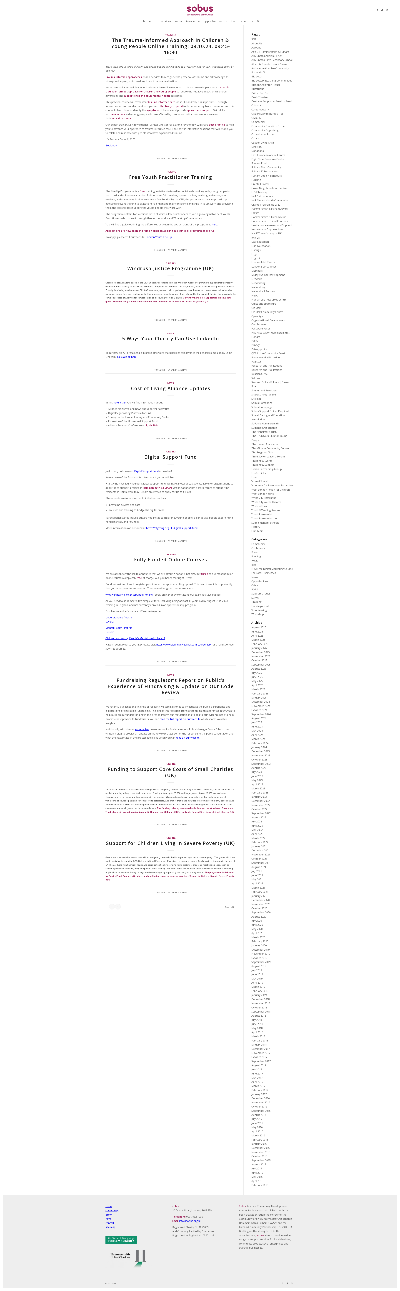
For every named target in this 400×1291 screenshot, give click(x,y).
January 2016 (259, 1144)
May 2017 (257, 1077)
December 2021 (260, 850)
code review (142, 729)
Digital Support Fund (170, 457)
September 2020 (261, 912)
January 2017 (259, 1094)
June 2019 (257, 974)
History (255, 526)
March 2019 (258, 986)
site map (110, 1227)
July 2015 (256, 1168)
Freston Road (259, 163)
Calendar (256, 105)
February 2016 (259, 1139)
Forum (255, 552)
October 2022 (259, 809)
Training (170, 34)
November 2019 (260, 953)
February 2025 (259, 693)
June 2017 (257, 1073)
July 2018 (256, 1020)
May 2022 (257, 830)
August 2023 (258, 768)
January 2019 (259, 995)
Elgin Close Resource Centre (267, 159)
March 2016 (258, 1135)
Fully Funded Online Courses (170, 559)
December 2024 (260, 701)
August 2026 (258, 627)
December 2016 (260, 1098)
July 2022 (256, 821)
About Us (256, 43)
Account (256, 47)
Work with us (259, 506)
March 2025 (258, 689)
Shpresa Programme (263, 394)
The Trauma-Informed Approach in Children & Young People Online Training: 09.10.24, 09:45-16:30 (170, 46)
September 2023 (261, 763)
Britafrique (257, 89)
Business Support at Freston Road (271, 101)
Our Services (258, 324)
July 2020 (256, 920)
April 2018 (257, 1032)
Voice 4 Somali (259, 481)
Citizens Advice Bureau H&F (267, 113)
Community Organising (265, 130)
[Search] (257, 21)
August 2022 (258, 817)
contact (109, 1223)
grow (108, 1214)
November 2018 (260, 1003)
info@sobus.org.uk (190, 1221)
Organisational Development (268, 320)
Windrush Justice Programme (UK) (170, 268)
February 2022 (259, 842)
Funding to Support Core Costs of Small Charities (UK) (170, 772)
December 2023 (260, 751)
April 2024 (257, 735)
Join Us (255, 237)
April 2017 (257, 1082)
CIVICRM (256, 118)
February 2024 (259, 743)
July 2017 (256, 1069)
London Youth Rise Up (159, 237)
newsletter (119, 402)
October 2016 (259, 1106)
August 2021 (258, 867)
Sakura (255, 378)
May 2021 (257, 879)
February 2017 (259, 1090)
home (108, 1206)
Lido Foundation (260, 246)
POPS (254, 341)
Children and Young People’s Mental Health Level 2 (135, 638)
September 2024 (261, 714)
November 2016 (260, 1102)
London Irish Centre (263, 262)
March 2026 (258, 639)
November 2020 (260, 904)
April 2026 (257, 635)
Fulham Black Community (266, 167)
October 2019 (259, 958)
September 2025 (261, 664)
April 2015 (257, 1181)
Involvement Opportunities (267, 229)
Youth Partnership (262, 514)
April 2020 (257, 933)
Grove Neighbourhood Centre (269, 188)
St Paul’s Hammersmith (265, 423)
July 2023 (256, 772)
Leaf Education (260, 241)
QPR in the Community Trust (268, 353)
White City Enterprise (263, 498)
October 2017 (259, 1057)
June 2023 (257, 776)
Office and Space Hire (263, 303)
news (108, 1218)
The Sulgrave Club (262, 452)
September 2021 (261, 863)
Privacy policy (259, 349)
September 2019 (261, 962)
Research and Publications (266, 365)
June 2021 (257, 875)
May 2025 (257, 681)
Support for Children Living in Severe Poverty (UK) (170, 843)
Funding (171, 263)
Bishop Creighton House (265, 85)
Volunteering (259, 610)
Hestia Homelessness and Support (271, 225)
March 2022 (258, 838)
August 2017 (258, 1065)
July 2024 (256, 722)
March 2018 (258, 1036)
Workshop (257, 614)
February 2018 (259, 1040)
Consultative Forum (262, 134)
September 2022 (261, 813)
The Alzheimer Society (264, 432)
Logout (255, 258)
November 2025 (260, 656)
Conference (258, 548)
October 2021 (259, 858)
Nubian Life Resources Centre (269, 299)
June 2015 (257, 1172)
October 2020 (259, 908)
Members (257, 270)
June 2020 (257, 924)
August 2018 (258, 1015)
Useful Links (258, 473)
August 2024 (258, 718)
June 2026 (257, 631)
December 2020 (260, 900)
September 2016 (261, 1110)
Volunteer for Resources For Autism (272, 485)
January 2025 (259, 697)
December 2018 (260, 999)
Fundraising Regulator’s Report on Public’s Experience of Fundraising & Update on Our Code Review (171, 686)
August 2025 (258, 668)
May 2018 (257, 1028)
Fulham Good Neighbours (266, 175)
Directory (256, 146)
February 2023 (259, 792)
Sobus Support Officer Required (270, 411)
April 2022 (257, 834)
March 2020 (258, 937)
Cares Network (260, 109)
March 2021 (258, 887)
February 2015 (259, 1185)
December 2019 (260, 949)
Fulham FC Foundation (264, 171)
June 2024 (257, 726)
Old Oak (256, 308)
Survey (255, 598)
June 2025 (257, 677)
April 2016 (257, 1131)
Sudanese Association (264, 427)
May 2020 (257, 929)
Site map (256, 399)
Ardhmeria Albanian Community (270, 68)
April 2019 (257, 982)
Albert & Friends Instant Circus (269, 64)
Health (255, 560)
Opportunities (259, 581)
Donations (257, 151)
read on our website (188, 737)
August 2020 (258, 916)
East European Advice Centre (268, 155)
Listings (256, 250)
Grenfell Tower (260, 184)
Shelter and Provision (264, 390)
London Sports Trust (263, 266)
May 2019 (257, 978)
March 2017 (258, 1086)
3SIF (253, 39)
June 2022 (257, 825)
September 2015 (261, 1160)
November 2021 (260, 854)
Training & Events (261, 460)
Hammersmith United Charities (269, 221)
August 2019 (258, 966)
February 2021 (259, 891)
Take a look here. (127, 357)
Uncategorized (260, 606)
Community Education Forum (268, 126)
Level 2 (109, 621)
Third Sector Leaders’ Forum (268, 456)
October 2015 (259, 1156)
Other (254, 585)
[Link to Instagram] (386, 10)
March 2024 (258, 739)
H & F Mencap (259, 192)
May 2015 (257, 1177)
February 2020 (259, 941)
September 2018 (261, 1011)
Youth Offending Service (265, 510)
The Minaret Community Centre (270, 448)
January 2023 (259, 797)
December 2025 (260, 652)
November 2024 (260, 706)
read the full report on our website (180, 719)
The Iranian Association (265, 444)
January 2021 (259, 896)
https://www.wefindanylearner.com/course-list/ (183, 644)
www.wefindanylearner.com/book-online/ (129, 594)
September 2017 (261, 1061)
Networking (258, 283)
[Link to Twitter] (382, 10)
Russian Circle (259, 374)
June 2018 (257, 1024)
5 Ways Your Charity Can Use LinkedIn (170, 338)
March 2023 (258, 788)
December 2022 (260, 801)
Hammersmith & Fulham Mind (268, 217)
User (254, 477)
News (170, 333)
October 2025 (259, 660)
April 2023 (257, 784)
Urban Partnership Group (266, 469)
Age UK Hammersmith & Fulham (270, 52)
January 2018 (259, 1044)
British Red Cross (261, 93)
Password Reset (260, 328)
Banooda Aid (258, 72)
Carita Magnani (179, 158)
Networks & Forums (263, 291)
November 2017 (260, 1053)
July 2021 (256, 871)
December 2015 (260, 1148)
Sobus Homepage (261, 403)
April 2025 (257, 685)
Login (254, 254)
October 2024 (259, 710)
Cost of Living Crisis (263, 142)
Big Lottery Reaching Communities (271, 80)
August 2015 (258, 1164)
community (111, 1210)
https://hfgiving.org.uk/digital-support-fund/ (172, 528)
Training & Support (262, 465)
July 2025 (256, 673)
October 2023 (259, 759)
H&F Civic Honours (262, 196)
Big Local (256, 76)
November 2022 (260, 805)
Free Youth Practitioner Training (170, 177)
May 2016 (257, 1127)
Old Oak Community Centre (267, 312)
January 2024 (259, 747)
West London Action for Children (270, 489)
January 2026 (259, 648)
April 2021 (257, 883)
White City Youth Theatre (266, 502)
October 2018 (259, 1007)
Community (258, 122)
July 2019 (256, 970)
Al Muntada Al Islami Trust (266, 56)
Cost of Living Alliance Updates (170, 388)
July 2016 (256, 1119)
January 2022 (259, 846)
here (214, 224)
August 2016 (258, 1115)
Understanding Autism (118, 617)
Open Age (257, 316)
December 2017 (260, 1049)
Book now (111, 145)
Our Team (257, 531)
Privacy (255, 345)
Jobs (254, 564)
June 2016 (257, 1123)
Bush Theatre (259, 97)
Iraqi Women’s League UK (266, 233)
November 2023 (260, 755)
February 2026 (259, 644)
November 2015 (260, 1152)
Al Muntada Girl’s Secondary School (271, 60)
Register (256, 361)
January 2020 (259, 945)
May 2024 (257, 730)
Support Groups (260, 593)
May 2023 (257, 780)
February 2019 (259, 991)
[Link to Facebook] (377, 10)
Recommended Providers (265, 357)
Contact (255, 138)
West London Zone (262, 493)
